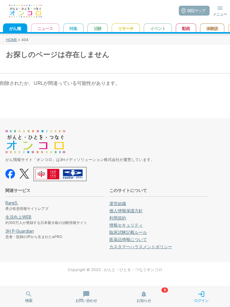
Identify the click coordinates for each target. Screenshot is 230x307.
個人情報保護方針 (126, 210)
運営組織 (117, 203)
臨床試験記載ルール (128, 232)
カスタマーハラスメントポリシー (140, 246)
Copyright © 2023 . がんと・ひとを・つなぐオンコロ (115, 269)
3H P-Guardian (19, 231)
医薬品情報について (128, 239)
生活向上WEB (18, 216)
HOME (11, 39)
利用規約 (117, 217)
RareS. (11, 202)
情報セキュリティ (126, 225)
